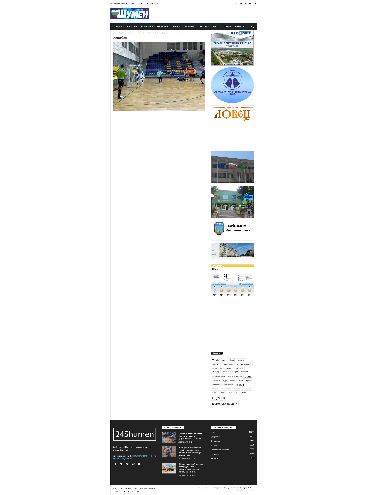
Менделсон (239, 368)
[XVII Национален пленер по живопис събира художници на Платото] (169, 437)
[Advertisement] (204, 13)
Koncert (232, 360)
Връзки (238, 26)
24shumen (219, 360)
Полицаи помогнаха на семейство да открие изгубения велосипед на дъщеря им (190, 451)
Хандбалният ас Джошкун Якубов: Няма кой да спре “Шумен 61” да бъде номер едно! (148, 33)
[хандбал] (159, 76)
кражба (232, 381)
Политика (132, 26)
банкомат (244, 372)
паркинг (215, 389)
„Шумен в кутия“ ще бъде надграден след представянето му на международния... (190, 468)
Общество (146, 26)
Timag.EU (118, 492)
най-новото (216, 385)
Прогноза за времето (220, 449)
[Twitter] (241, 3)
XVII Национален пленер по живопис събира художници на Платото (191, 436)
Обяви (228, 26)
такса (222, 392)
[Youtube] (254, 3)
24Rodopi (176, 26)
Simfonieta (215, 364)
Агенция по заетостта (230, 364)
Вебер (214, 368)
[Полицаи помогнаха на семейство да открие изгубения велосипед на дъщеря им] (169, 451)
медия (241, 381)
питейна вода (226, 389)
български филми (218, 376)
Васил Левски (246, 364)
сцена (214, 392)
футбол (243, 392)
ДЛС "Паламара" (226, 368)
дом (114, 33)
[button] (252, 26)
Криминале (162, 26)
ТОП (212, 432)
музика (248, 381)
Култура (217, 26)
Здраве (214, 445)
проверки (237, 389)
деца (248, 376)
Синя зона (225, 372)
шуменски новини (224, 403)
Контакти (143, 3)
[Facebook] (237, 3)
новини (241, 384)
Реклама (154, 3)
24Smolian (189, 26)
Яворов (235, 372)
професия (247, 389)
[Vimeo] (245, 3)
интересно (216, 381)
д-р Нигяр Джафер (235, 376)
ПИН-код (215, 372)
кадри (225, 381)
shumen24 (241, 360)
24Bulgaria (204, 26)
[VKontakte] (250, 3)
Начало (119, 26)
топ (236, 392)
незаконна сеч (228, 385)
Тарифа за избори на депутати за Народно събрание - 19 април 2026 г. (225, 488)
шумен (218, 398)
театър (229, 392)
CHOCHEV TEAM (133, 492)
